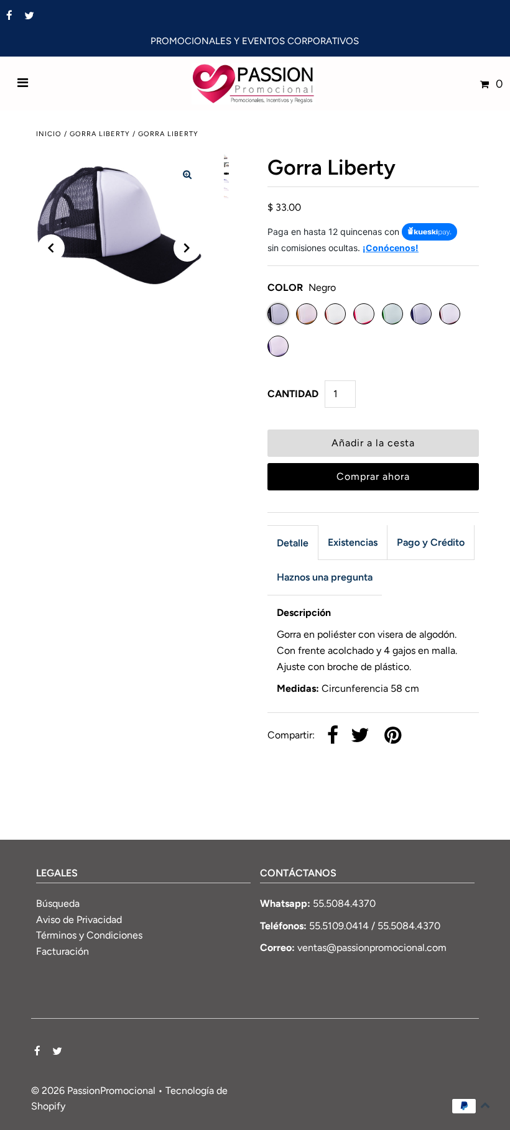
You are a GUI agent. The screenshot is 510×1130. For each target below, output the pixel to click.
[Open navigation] (23, 84)
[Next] (187, 248)
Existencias (353, 542)
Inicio (49, 134)
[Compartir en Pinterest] (392, 736)
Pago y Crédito (431, 542)
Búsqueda (58, 903)
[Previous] (51, 248)
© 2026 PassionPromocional (93, 1090)
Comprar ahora (373, 476)
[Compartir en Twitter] (360, 736)
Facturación (62, 951)
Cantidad (292, 394)
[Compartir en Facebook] (332, 736)
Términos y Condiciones (89, 935)
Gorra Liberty (100, 134)
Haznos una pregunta (325, 577)
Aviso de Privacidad (79, 920)
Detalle (292, 543)
